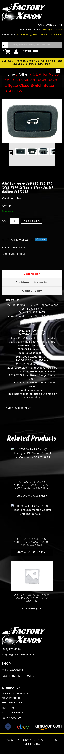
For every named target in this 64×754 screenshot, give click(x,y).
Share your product (14, 254)
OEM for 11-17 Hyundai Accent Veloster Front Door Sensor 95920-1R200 (53, 188)
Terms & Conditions (15, 693)
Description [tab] (32, 273)
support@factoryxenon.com (39, 34)
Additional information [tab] (32, 282)
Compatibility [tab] (32, 290)
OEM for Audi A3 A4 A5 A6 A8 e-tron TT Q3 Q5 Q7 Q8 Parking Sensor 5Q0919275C (57, 188)
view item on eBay (19, 407)
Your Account (11, 718)
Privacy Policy (11, 698)
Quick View (42, 475)
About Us (8, 708)
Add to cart (32, 220)
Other (22, 247)
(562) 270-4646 (52, 29)
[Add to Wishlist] (28, 475)
